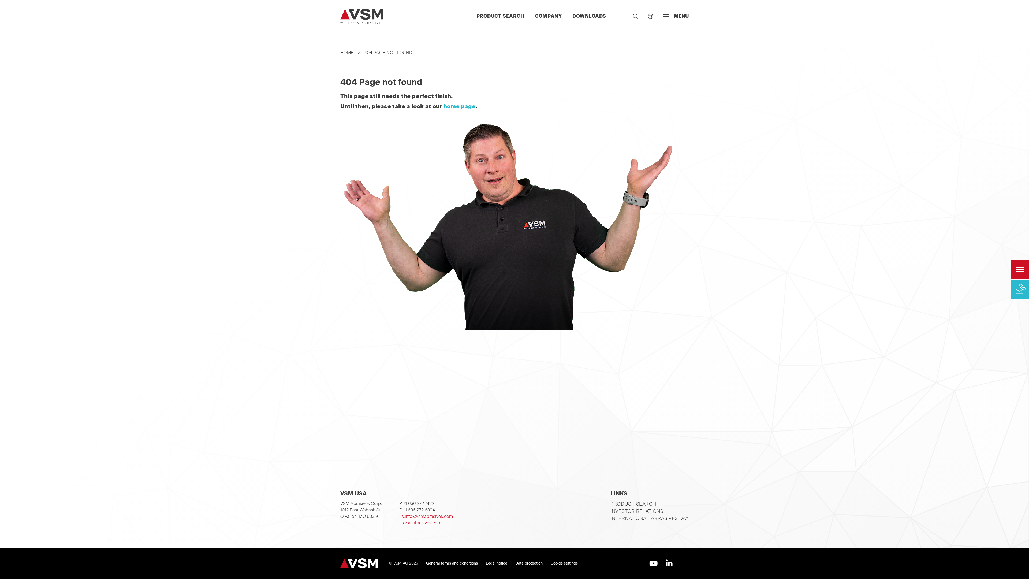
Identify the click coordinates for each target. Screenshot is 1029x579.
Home (347, 52)
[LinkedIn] (669, 563)
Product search (500, 16)
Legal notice (496, 563)
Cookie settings (564, 563)
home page (459, 106)
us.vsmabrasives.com (420, 522)
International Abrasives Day (649, 518)
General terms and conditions (452, 563)
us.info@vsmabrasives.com (426, 516)
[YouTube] (653, 563)
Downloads (589, 16)
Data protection (529, 563)
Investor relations (636, 511)
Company (548, 16)
